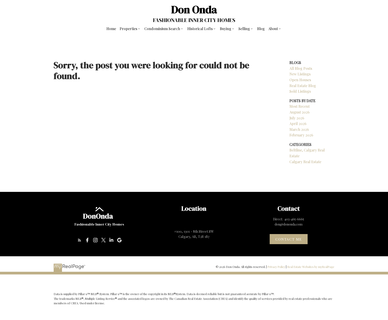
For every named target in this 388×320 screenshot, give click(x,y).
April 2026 (297, 123)
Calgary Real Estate (305, 161)
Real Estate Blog (302, 85)
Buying (225, 28)
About (273, 28)
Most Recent (299, 106)
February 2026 (301, 135)
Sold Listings (300, 91)
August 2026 (299, 112)
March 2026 (299, 129)
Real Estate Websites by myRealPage (310, 267)
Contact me (288, 239)
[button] (79, 240)
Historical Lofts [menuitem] (200, 28)
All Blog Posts (300, 68)
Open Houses (300, 79)
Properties (128, 28)
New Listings (300, 74)
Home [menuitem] (111, 28)
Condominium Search (162, 28)
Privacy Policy (276, 267)
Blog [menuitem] (261, 28)
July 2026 (296, 118)
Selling (244, 28)
